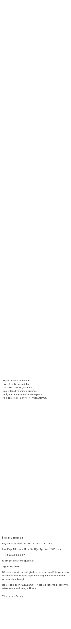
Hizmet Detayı (9, 125)
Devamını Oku (42, 284)
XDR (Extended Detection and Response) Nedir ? (28, 516)
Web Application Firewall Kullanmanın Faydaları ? (28, 494)
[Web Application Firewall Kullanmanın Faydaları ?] (29, 488)
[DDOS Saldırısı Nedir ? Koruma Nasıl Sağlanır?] (28, 532)
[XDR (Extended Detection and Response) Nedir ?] (29, 510)
